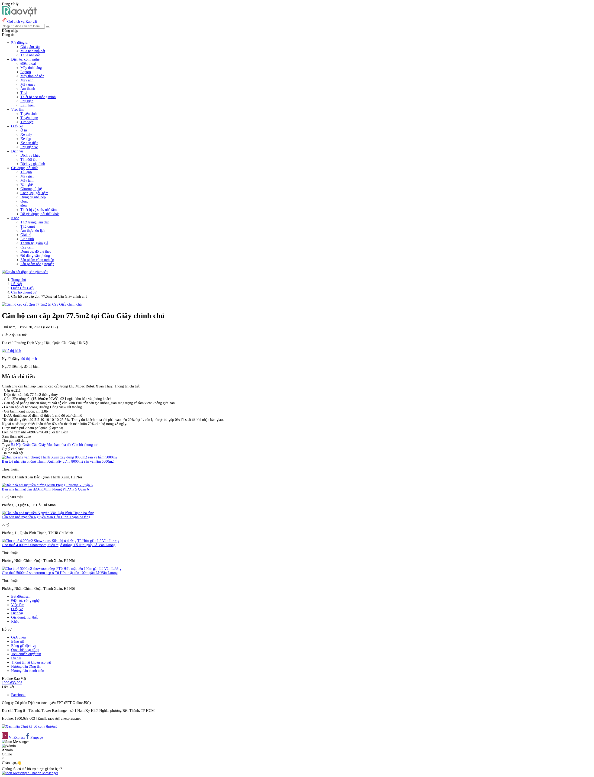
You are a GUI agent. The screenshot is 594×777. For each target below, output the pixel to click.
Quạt (24, 201)
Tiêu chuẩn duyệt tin (26, 654)
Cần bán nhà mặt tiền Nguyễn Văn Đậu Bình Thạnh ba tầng (46, 517)
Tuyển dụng (29, 118)
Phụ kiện (26, 101)
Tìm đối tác (28, 159)
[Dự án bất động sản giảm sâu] (25, 272)
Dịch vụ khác (30, 155)
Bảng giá (17, 641)
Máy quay (27, 84)
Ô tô (23, 130)
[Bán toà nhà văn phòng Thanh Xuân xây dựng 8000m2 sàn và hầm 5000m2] (59, 457)
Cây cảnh (27, 247)
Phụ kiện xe (29, 147)
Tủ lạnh (26, 172)
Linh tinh (27, 239)
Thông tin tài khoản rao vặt (31, 662)
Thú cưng (27, 226)
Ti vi (23, 93)
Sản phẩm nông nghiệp (37, 264)
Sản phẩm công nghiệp (37, 260)
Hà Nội (16, 284)
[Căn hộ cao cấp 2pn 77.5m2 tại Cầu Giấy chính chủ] (42, 304)
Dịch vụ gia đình (32, 164)
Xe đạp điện (29, 143)
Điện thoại (28, 63)
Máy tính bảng (31, 68)
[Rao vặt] (19, 15)
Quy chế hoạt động (25, 650)
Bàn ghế (26, 185)
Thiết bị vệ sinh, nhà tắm (38, 210)
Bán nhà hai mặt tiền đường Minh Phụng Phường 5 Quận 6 (45, 489)
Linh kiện (27, 105)
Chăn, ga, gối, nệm (34, 193)
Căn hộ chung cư (23, 292)
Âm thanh (27, 88)
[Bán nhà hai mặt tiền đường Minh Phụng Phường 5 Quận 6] (47, 485)
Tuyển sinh (28, 114)
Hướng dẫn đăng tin (26, 666)
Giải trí (25, 235)
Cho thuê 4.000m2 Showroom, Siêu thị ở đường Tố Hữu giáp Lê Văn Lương (59, 545)
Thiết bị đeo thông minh (38, 97)
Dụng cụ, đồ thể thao (35, 251)
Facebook (18, 695)
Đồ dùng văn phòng (35, 256)
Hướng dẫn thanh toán (27, 671)
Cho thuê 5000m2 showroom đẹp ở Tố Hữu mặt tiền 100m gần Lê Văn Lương (60, 573)
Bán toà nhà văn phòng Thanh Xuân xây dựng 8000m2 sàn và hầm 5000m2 (58, 461)
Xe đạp (25, 139)
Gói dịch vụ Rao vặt (22, 21)
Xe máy (26, 134)
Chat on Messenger (43, 773)
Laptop (25, 72)
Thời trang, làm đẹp (34, 222)
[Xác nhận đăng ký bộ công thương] (29, 726)
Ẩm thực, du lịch (32, 230)
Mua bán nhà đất (32, 51)
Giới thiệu (18, 637)
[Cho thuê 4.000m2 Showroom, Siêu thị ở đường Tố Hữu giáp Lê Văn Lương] (60, 541)
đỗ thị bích (29, 359)
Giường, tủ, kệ (31, 189)
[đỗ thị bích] (11, 351)
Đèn (23, 205)
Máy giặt (26, 176)
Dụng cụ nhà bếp (33, 197)
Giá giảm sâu (30, 47)
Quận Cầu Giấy (22, 288)
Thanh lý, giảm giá (34, 243)
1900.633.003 (12, 683)
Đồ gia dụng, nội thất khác (39, 214)
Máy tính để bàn (32, 76)
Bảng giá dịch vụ (23, 646)
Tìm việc (26, 122)
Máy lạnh (27, 180)
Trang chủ (18, 280)
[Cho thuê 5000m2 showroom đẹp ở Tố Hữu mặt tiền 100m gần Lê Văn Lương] (61, 569)
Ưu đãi (16, 658)
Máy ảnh (26, 80)
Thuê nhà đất (30, 55)
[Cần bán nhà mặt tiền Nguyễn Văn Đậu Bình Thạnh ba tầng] (48, 513)
